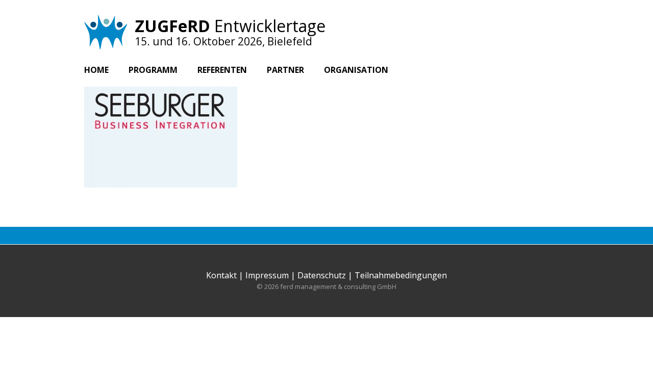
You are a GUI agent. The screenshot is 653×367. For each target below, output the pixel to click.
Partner (285, 69)
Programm (153, 69)
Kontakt (221, 275)
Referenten (222, 69)
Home (96, 69)
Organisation (356, 69)
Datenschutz (321, 275)
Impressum (267, 275)
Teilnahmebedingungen (401, 275)
